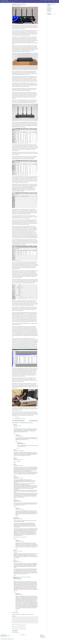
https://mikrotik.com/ (25, 74)
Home (42, 0)
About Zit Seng (22, 634)
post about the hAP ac (17, 30)
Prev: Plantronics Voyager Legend (18, 420)
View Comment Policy (15, 632)
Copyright (41, 634)
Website (13, 628)
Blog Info (49, 0)
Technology (18, 5)
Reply (15, 433)
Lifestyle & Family (49, 8)
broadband (16, 418)
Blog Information (3, 634)
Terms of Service (42, 636)
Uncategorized (49, 11)
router (22, 418)
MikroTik (23, 25)
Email (13, 626)
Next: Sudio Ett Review (33, 420)
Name (13, 624)
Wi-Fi (24, 418)
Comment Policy (42, 637)
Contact (57, 0)
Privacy (53, 0)
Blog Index (45, 0)
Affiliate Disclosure (4, 636)
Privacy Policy (42, 635)
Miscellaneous (49, 9)
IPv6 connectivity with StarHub (22, 329)
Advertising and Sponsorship (5, 635)
